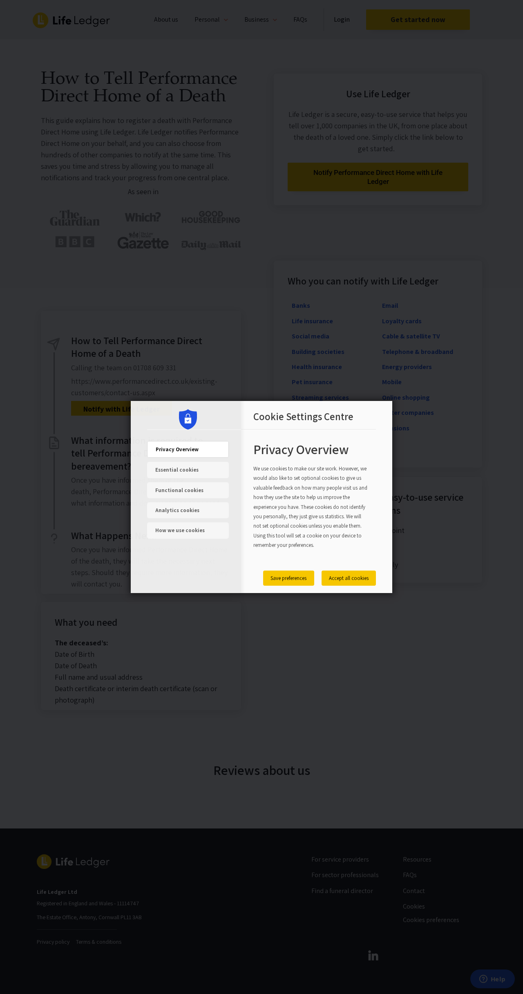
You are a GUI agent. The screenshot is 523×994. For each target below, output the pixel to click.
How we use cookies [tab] (180, 530)
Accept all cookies (349, 578)
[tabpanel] (310, 500)
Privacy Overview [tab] (177, 449)
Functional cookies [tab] (179, 490)
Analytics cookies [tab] (177, 510)
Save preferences (288, 578)
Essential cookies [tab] (177, 469)
